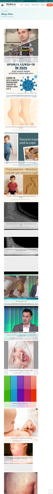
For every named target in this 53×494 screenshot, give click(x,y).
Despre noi (27, 5)
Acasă (21, 5)
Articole (43, 5)
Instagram (45, 1)
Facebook (51, 1)
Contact (50, 5)
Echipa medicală (35, 5)
